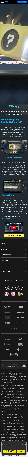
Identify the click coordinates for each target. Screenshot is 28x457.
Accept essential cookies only (9, 451)
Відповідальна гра (6, 254)
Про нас (3, 243)
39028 (13, 382)
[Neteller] (20, 317)
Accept (21, 451)
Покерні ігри (4, 260)
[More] (14, 328)
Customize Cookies (6, 448)
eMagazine (4, 249)
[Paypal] (20, 312)
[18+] (7, 349)
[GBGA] (21, 339)
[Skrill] (7, 322)
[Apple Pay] (7, 317)
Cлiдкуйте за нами (6, 271)
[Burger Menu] (2, 1)
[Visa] (7, 307)
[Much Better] (20, 323)
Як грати (3, 266)
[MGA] (7, 339)
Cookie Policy (21, 445)
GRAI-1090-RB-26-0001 (10, 408)
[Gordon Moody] (20, 349)
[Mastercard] (21, 307)
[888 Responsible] (20, 344)
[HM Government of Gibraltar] (7, 344)
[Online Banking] (7, 312)
